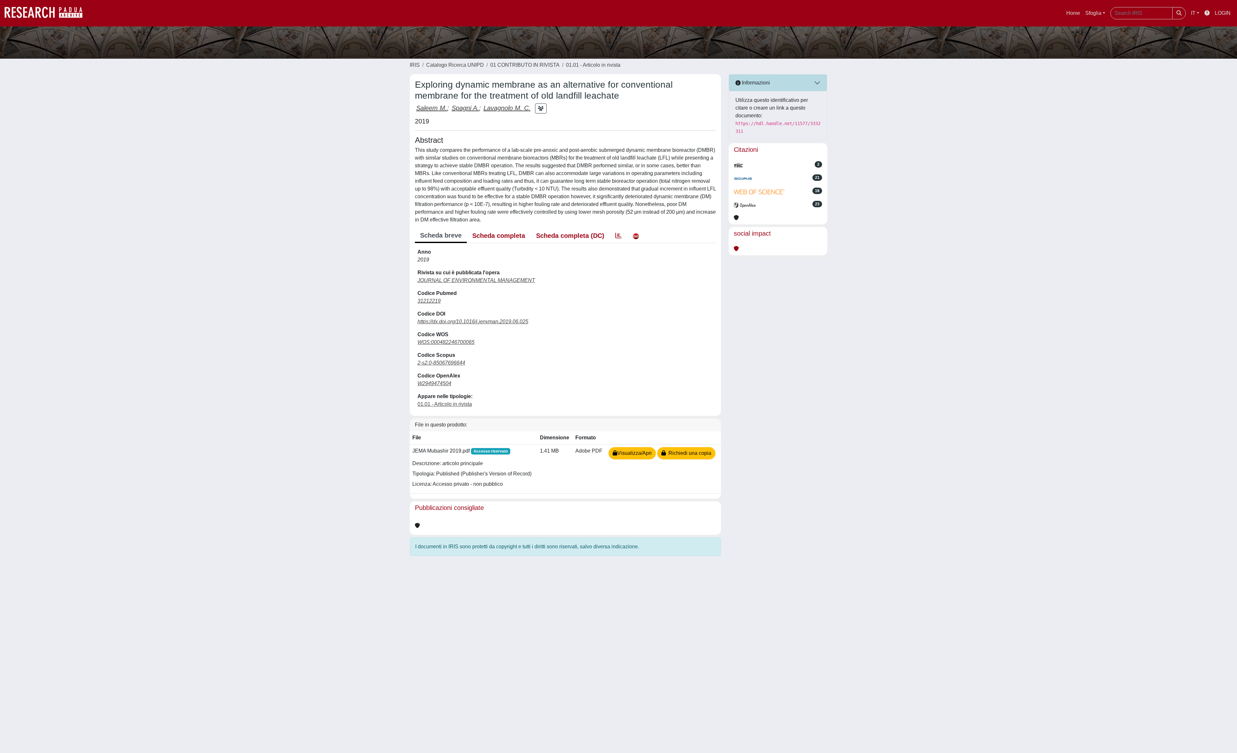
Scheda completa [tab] (498, 235)
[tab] (618, 235)
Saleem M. (431, 108)
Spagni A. (465, 108)
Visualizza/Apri (634, 453)
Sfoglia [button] (1093, 13)
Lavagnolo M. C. (507, 108)
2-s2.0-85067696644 (441, 363)
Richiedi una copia (688, 453)
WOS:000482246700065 (446, 342)
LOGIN (1223, 13)
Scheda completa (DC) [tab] (570, 235)
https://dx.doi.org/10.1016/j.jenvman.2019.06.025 (472, 321)
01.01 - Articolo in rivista (593, 65)
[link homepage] (47, 13)
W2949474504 (434, 383)
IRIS (415, 65)
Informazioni (755, 82)
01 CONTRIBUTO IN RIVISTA (525, 65)
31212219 (429, 301)
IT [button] (1193, 13)
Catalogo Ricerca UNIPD (455, 65)
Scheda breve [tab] (441, 235)
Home (1073, 13)
